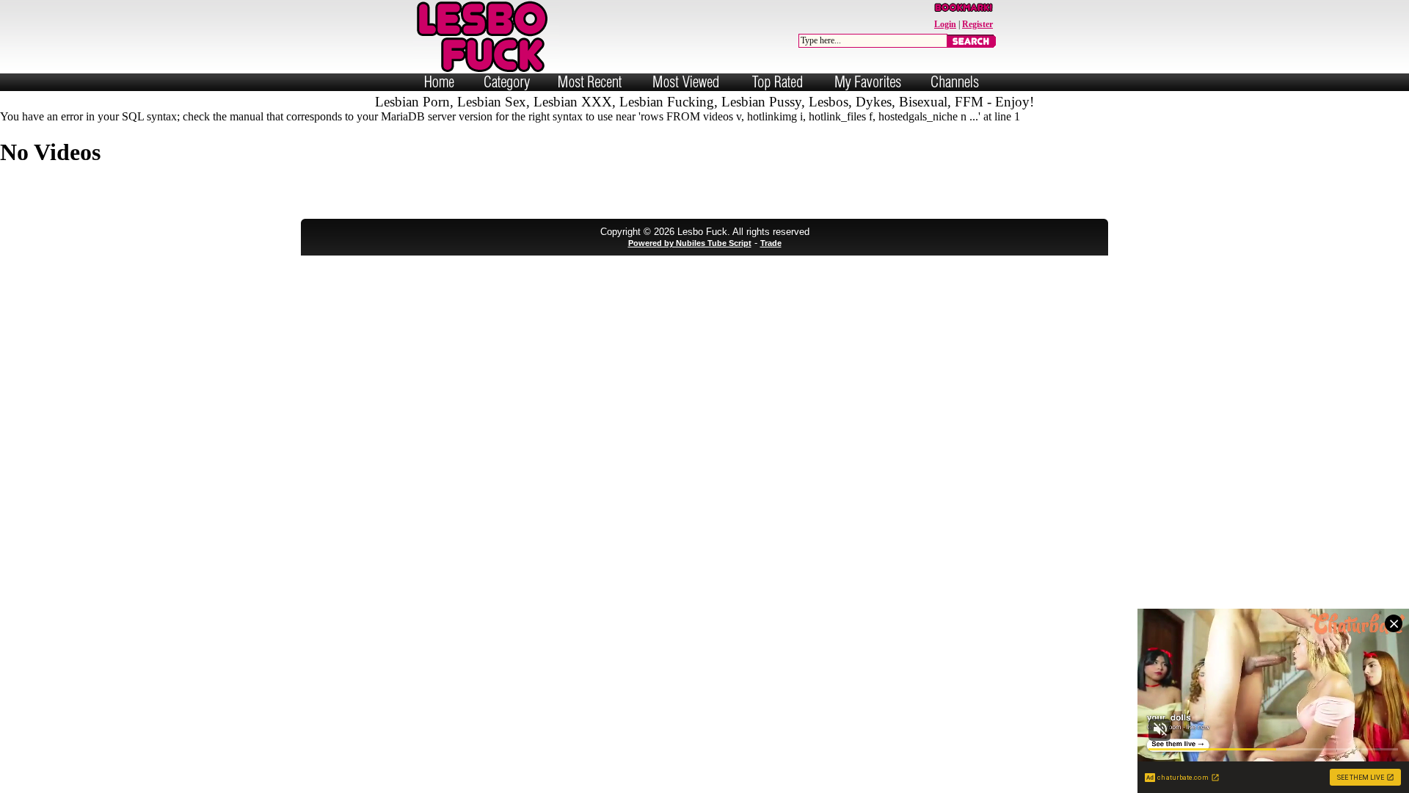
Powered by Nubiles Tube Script (689, 243)
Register (977, 24)
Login (945, 24)
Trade (771, 243)
